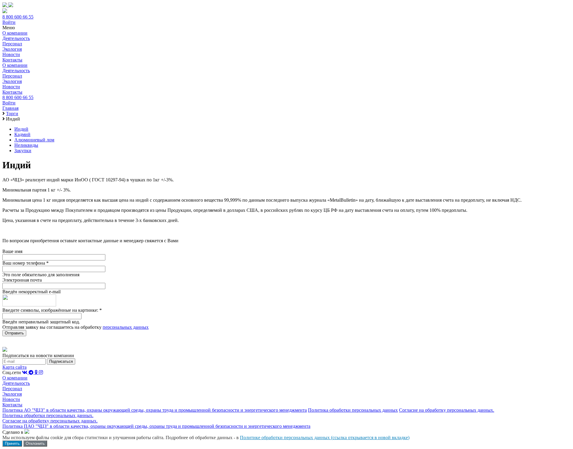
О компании (14, 33)
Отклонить (35, 443)
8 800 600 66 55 (17, 16)
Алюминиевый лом (34, 139)
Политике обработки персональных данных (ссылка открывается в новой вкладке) (324, 437)
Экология (12, 49)
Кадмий (22, 134)
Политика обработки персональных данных (353, 410)
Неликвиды (26, 145)
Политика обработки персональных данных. (47, 415)
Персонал (12, 43)
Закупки (22, 150)
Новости (11, 54)
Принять (12, 443)
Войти (9, 22)
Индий (21, 129)
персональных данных (126, 327)
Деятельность (16, 38)
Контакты (12, 59)
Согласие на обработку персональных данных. (446, 410)
